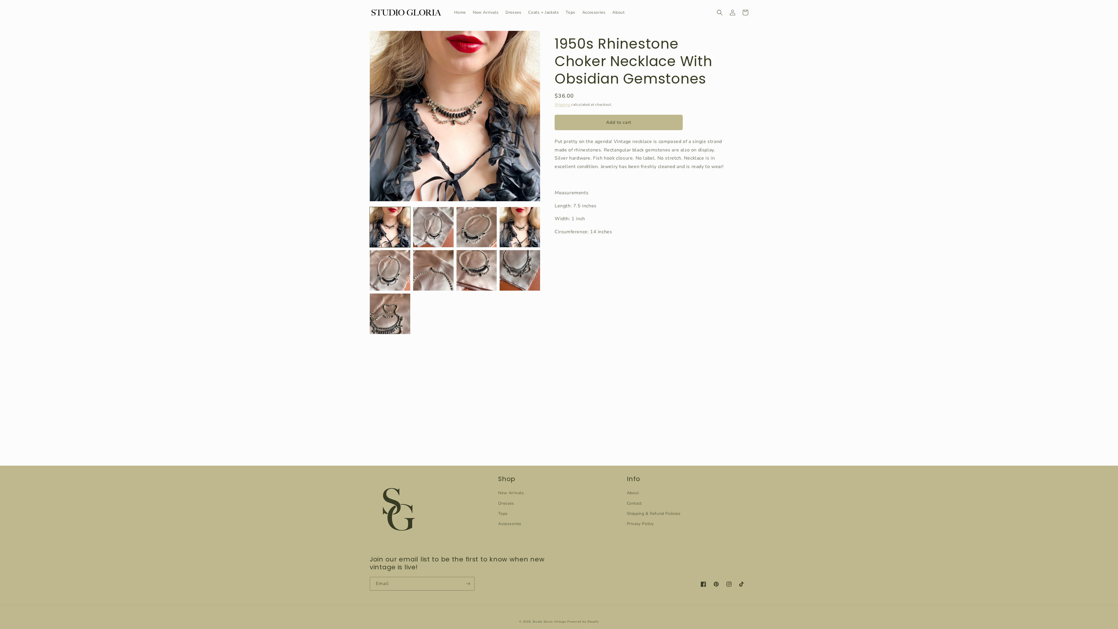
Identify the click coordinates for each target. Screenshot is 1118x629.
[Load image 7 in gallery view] (477, 270)
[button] (719, 12)
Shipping (562, 104)
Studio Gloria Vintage (549, 622)
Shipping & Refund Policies (654, 513)
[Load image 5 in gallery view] (390, 270)
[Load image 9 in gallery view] (390, 314)
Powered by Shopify (583, 622)
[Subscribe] (467, 584)
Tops (502, 513)
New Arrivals (511, 493)
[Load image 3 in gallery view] (477, 227)
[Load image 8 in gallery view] (520, 270)
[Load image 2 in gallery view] (433, 227)
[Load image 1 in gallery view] (390, 227)
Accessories (509, 523)
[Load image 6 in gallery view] (433, 270)
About (633, 493)
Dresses (506, 503)
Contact (634, 503)
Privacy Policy (640, 523)
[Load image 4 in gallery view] (520, 227)
